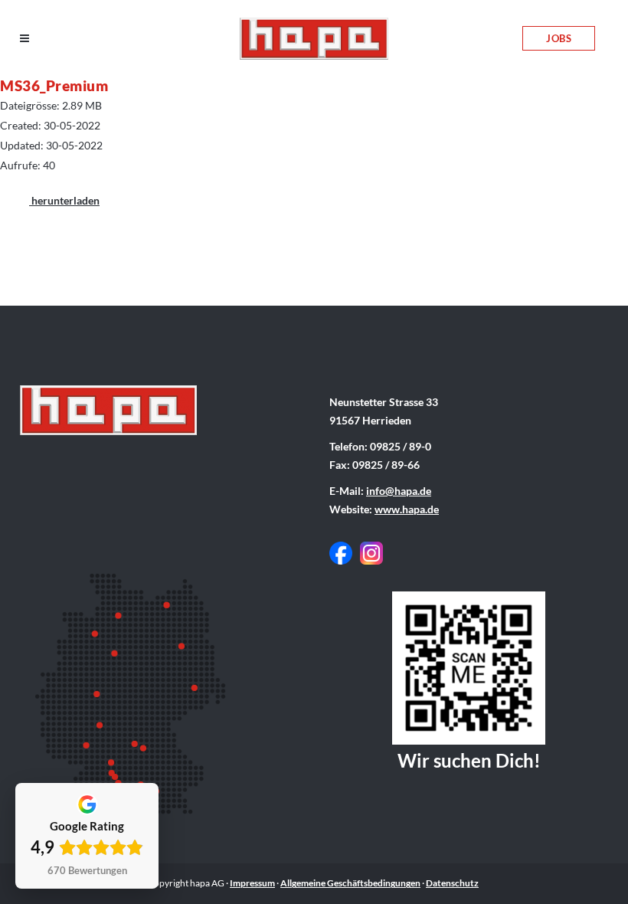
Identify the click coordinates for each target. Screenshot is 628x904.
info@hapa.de (398, 490)
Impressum (252, 883)
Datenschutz (452, 883)
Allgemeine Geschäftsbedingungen (350, 883)
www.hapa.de (407, 509)
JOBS (558, 38)
